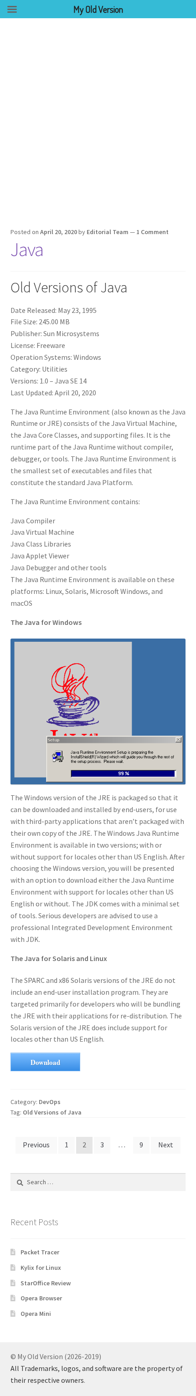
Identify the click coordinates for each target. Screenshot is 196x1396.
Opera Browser (41, 1298)
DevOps (50, 1102)
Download (45, 1062)
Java (26, 249)
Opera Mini (36, 1313)
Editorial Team (108, 232)
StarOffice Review (46, 1283)
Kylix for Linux (41, 1267)
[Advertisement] (98, 121)
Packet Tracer (40, 1252)
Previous (36, 1144)
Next (165, 1144)
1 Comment (152, 232)
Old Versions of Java (52, 1112)
